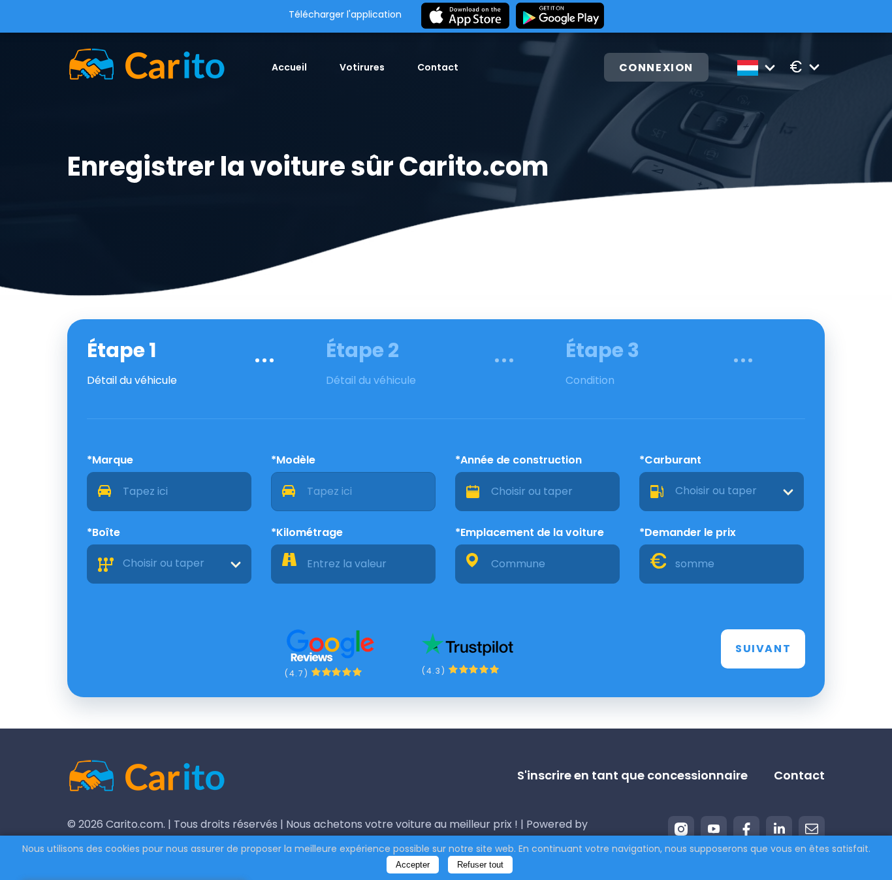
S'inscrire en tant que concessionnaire (632, 775)
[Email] (812, 829)
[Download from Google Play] (560, 16)
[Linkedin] (779, 829)
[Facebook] (746, 829)
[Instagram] (681, 829)
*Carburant (670, 459)
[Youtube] (714, 829)
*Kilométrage (307, 532)
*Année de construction (518, 459)
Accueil (289, 67)
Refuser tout (480, 865)
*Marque (110, 459)
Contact (437, 67)
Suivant (763, 648)
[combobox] (721, 491)
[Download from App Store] (465, 16)
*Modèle (293, 459)
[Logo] (146, 67)
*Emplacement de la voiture (529, 532)
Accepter (413, 865)
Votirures (362, 67)
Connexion (656, 67)
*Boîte (103, 532)
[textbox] (721, 492)
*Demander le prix (687, 532)
